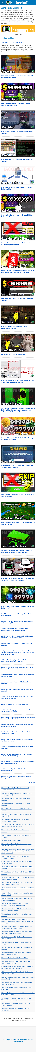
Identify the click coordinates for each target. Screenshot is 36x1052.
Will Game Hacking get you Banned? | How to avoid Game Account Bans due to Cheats (17, 660)
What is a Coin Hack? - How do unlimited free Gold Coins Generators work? (17, 697)
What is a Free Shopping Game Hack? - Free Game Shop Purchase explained (16, 710)
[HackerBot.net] (16, 2)
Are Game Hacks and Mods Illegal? (13, 354)
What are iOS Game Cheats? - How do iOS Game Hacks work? (17, 216)
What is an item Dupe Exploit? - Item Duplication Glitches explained (16, 769)
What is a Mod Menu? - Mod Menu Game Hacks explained (17, 132)
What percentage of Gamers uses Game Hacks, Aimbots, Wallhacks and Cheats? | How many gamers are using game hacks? (17, 652)
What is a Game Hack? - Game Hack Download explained (17, 299)
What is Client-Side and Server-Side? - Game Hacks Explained (16, 188)
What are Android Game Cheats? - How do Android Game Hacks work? (15, 104)
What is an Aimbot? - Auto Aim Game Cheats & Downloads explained (17, 77)
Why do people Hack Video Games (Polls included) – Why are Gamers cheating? (17, 762)
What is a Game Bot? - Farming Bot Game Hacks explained (17, 160)
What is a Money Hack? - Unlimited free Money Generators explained (17, 439)
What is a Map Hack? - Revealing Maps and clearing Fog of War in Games (17, 740)
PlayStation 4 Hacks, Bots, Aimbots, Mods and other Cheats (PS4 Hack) (17, 675)
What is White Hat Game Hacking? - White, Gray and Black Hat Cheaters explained (17, 579)
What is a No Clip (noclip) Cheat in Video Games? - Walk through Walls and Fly (17, 755)
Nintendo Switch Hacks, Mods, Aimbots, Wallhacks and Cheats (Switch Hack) (17, 725)
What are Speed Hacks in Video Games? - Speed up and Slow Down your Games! (18, 381)
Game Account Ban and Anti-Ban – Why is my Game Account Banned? (17, 467)
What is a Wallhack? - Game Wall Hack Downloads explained (14, 327)
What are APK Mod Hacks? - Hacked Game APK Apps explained (17, 496)
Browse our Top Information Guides (12, 42)
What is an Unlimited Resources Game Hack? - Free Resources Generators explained (17, 668)
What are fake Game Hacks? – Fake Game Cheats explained (16, 682)
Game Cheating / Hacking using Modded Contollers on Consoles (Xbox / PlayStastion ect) (18, 718)
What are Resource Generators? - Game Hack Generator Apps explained (16, 244)
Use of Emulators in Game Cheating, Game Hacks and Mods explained (17, 614)
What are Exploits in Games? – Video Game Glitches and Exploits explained (17, 622)
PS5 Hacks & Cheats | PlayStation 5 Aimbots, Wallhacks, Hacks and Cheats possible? (16, 551)
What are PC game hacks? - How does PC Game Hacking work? (16, 777)
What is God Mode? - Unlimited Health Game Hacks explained (17, 690)
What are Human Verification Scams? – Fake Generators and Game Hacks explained (14, 629)
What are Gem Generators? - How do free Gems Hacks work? (17, 607)
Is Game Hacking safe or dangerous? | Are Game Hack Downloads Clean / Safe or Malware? (18, 272)
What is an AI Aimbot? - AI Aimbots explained (15, 704)
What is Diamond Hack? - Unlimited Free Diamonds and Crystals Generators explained (17, 637)
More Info (32, 783)
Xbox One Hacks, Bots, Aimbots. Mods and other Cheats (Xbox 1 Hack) (16, 732)
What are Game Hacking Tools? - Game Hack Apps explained (16, 644)
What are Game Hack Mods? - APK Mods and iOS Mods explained (18, 523)
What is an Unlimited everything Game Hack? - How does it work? (17, 747)
